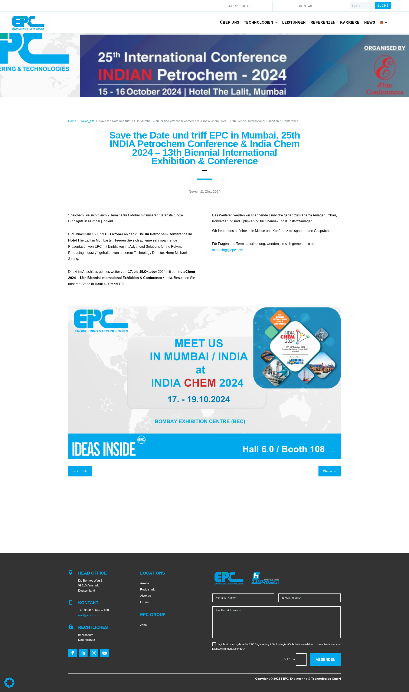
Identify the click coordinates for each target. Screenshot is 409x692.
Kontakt (306, 6)
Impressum (85, 634)
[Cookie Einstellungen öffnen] (9, 686)
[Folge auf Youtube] (104, 653)
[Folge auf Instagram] (94, 653)
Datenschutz (238, 6)
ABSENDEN (326, 659)
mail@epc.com (88, 615)
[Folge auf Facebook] (72, 653)
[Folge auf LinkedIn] (83, 653)
